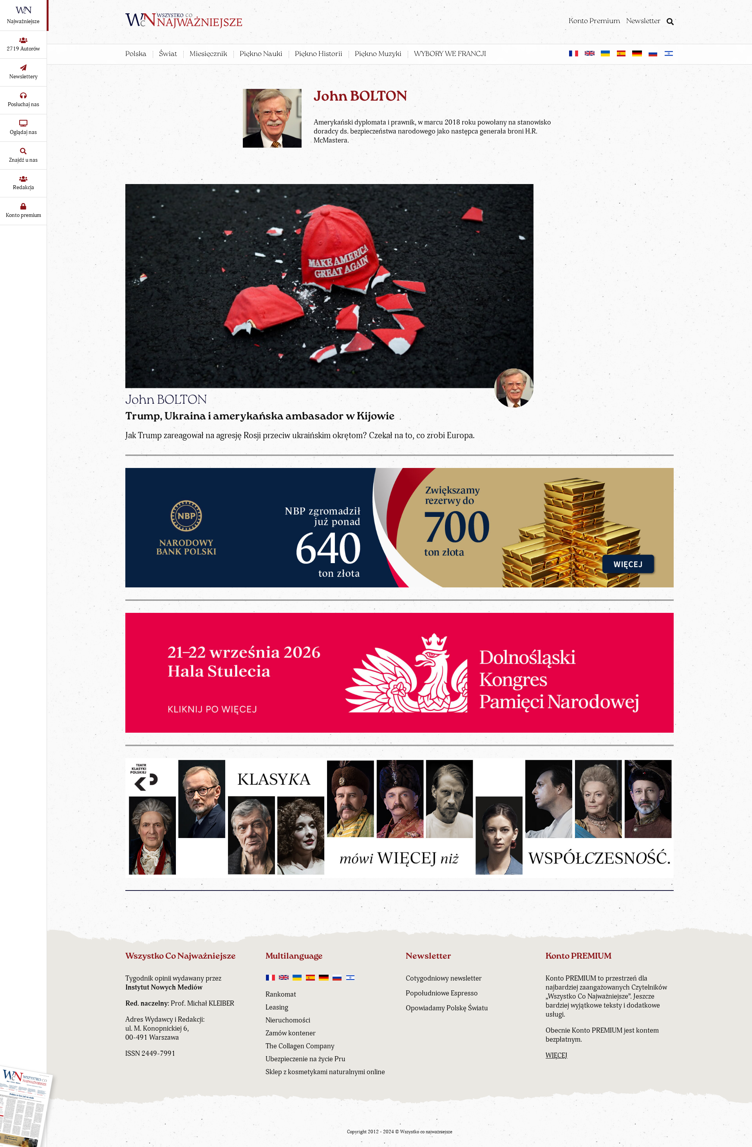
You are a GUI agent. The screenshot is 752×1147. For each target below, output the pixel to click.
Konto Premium (594, 21)
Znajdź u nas (23, 160)
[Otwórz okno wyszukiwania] (670, 22)
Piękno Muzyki (378, 54)
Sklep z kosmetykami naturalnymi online (325, 1072)
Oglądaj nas (23, 132)
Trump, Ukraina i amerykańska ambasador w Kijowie (259, 417)
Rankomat (281, 994)
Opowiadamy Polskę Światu (447, 1008)
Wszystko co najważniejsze (426, 1132)
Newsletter (643, 21)
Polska (135, 54)
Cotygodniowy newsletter (444, 978)
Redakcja (23, 187)
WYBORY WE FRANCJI (450, 54)
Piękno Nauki (261, 54)
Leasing (277, 1007)
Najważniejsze (23, 21)
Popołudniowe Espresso (442, 993)
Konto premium (23, 215)
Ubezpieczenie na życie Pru (305, 1059)
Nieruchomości (288, 1020)
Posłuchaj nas (23, 104)
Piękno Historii (318, 54)
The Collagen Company (300, 1046)
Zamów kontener (291, 1033)
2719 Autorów (23, 48)
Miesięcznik (208, 54)
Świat (168, 54)
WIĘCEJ (557, 1055)
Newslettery (23, 76)
